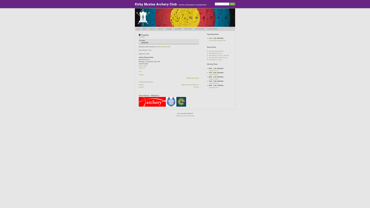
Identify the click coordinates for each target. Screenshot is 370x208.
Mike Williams (149, 82)
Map (141, 68)
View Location (143, 66)
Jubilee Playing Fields (163, 47)
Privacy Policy (179, 116)
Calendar (178, 29)
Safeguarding (199, 29)
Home (138, 29)
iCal (140, 71)
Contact (160, 29)
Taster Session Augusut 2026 (217, 40)
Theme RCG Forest (189, 116)
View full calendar (193, 78)
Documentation (212, 29)
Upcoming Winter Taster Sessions (218, 57)
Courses (169, 29)
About (145, 29)
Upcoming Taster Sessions (216, 51)
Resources (188, 29)
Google (141, 75)
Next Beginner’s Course (215, 53)
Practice (141, 86)
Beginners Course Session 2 (190, 86)
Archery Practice (213, 70)
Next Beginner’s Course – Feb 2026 (219, 55)
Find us (152, 29)
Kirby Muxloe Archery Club (156, 4)
